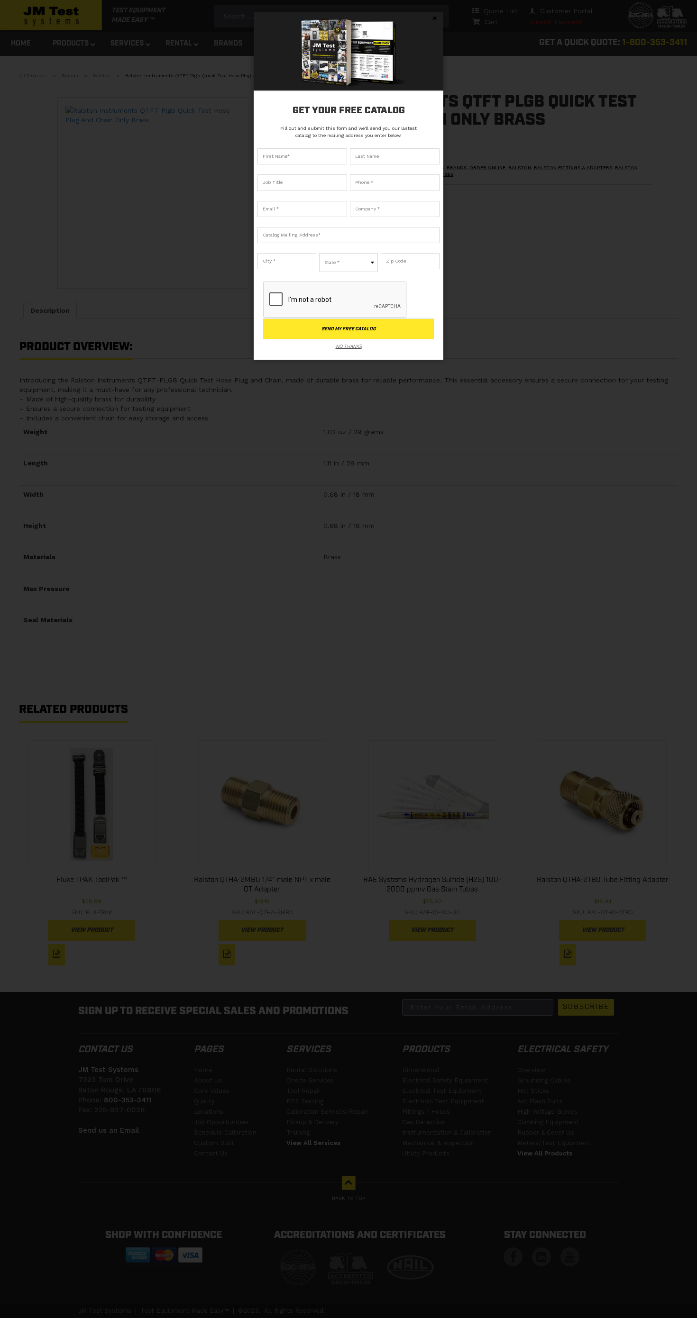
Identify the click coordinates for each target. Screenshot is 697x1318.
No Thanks (349, 346)
